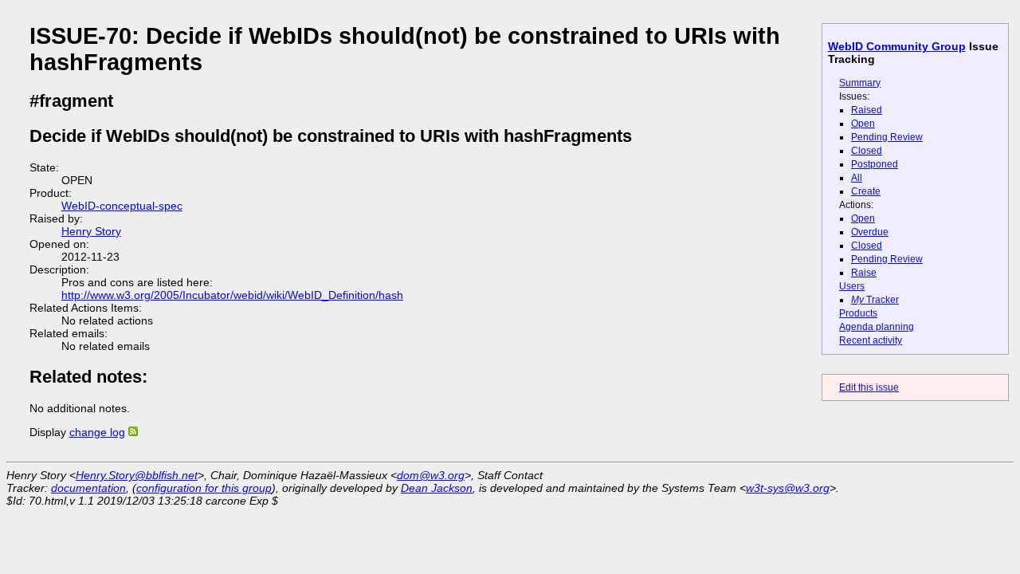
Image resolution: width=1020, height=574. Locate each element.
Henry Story (91, 231)
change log (97, 432)
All (856, 177)
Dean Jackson (437, 488)
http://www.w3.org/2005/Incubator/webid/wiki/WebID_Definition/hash (232, 295)
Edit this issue (869, 387)
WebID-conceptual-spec (121, 205)
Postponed (874, 164)
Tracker (875, 299)
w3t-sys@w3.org (788, 488)
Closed (866, 150)
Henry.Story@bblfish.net (137, 475)
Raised (866, 110)
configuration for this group (204, 488)
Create (866, 191)
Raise (864, 272)
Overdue (870, 232)
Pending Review (887, 137)
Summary (860, 82)
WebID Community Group (897, 46)
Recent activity (870, 340)
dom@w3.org (431, 475)
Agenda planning (876, 326)
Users (852, 286)
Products (858, 313)
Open (863, 123)
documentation (88, 488)
